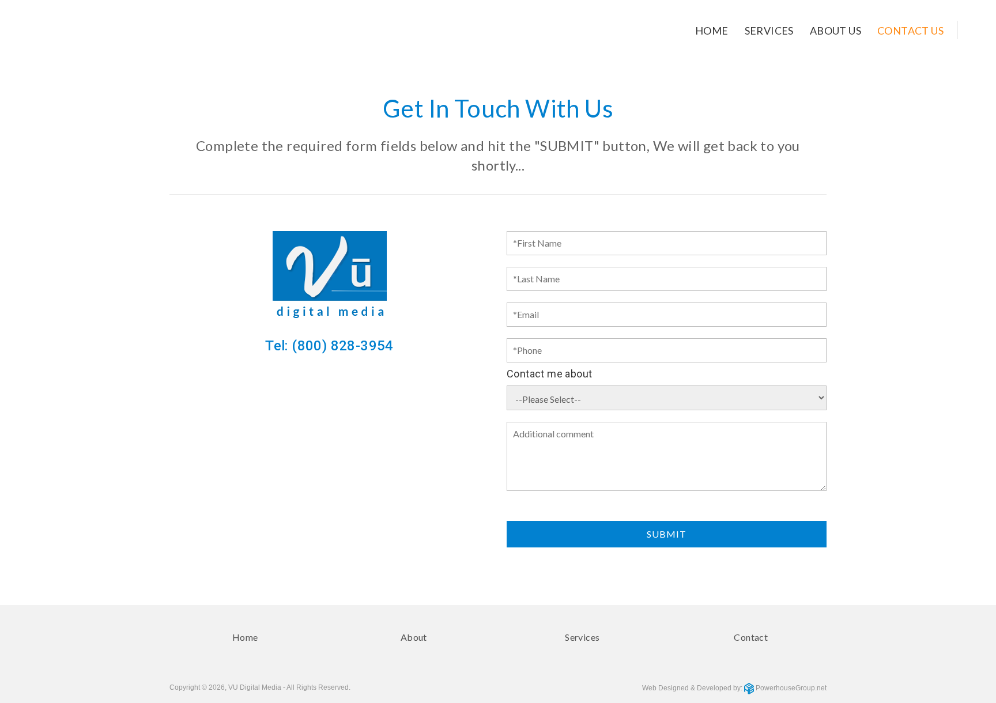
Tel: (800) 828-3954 (329, 346)
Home (712, 30)
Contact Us (910, 30)
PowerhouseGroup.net (790, 688)
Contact (751, 637)
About (414, 637)
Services (769, 30)
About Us (835, 30)
